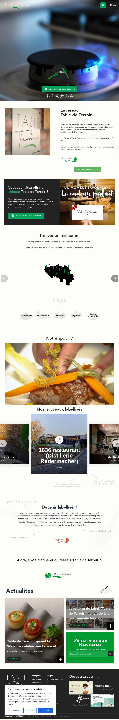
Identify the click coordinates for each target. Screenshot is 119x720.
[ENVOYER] (110, 653)
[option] (59, 444)
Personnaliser (15, 710)
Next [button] (115, 443)
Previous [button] (3, 443)
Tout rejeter (30, 710)
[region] (30, 700)
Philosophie (37, 683)
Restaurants (37, 680)
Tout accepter (45, 710)
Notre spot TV (59, 338)
